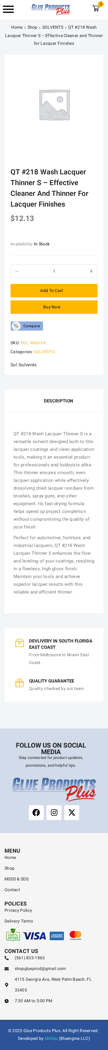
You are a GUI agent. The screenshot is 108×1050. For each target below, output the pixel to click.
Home (16, 27)
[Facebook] (36, 812)
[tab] (54, 401)
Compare (31, 326)
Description (58, 401)
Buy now (51, 307)
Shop (33, 27)
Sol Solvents (23, 365)
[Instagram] (54, 812)
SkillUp (51, 1038)
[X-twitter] (71, 812)
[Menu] (10, 9)
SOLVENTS (52, 27)
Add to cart (51, 291)
